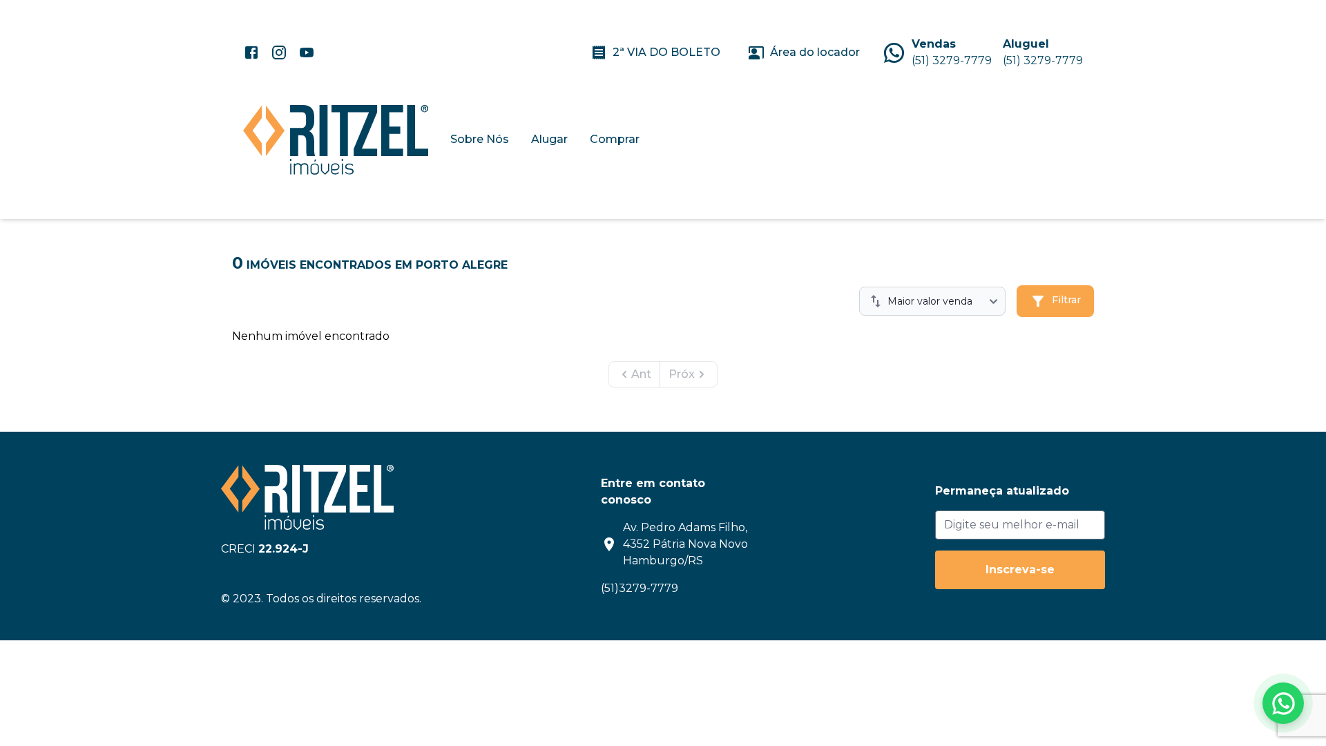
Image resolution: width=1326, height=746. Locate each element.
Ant (641, 374)
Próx (682, 374)
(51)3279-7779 (639, 588)
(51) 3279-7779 (952, 60)
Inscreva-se (1020, 569)
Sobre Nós (479, 139)
